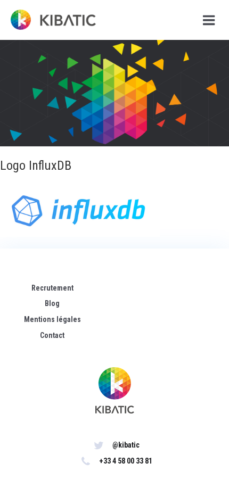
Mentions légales (52, 319)
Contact (52, 335)
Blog (52, 303)
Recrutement (52, 288)
